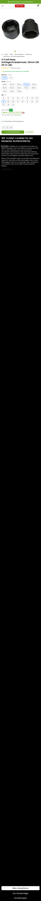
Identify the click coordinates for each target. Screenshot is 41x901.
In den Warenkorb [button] (14, 132)
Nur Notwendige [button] (20, 893)
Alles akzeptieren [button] (20, 888)
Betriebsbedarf (19, 54)
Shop (6, 54)
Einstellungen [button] (20, 898)
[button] (16, 113)
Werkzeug (29, 54)
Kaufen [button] (30, 132)
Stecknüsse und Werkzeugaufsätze (14, 56)
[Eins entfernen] (3, 127)
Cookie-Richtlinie (7, 169)
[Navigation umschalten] (2, 6)
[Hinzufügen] (11, 127)
